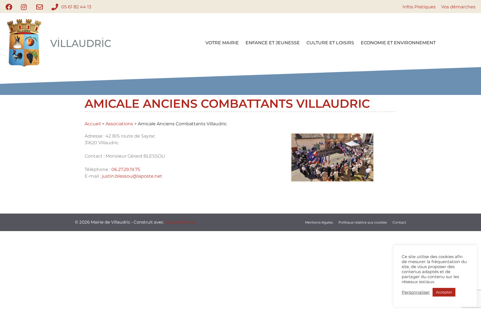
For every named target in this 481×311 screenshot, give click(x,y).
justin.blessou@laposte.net (132, 176)
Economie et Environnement (398, 42)
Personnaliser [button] (416, 292)
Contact (399, 222)
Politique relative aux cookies (362, 222)
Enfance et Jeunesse (273, 42)
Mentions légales (319, 222)
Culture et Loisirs (330, 42)
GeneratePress (180, 222)
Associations (119, 123)
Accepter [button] (444, 292)
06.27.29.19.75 (125, 169)
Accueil (93, 123)
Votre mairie (222, 42)
